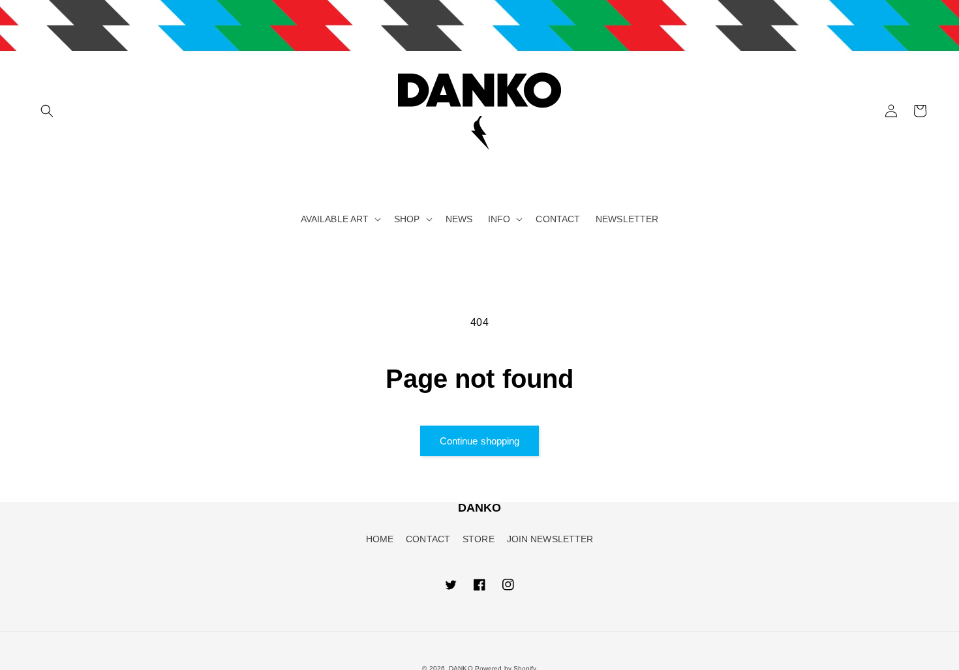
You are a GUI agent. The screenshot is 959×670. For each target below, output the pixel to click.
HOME (379, 539)
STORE (479, 539)
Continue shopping (480, 440)
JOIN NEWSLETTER (550, 539)
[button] (47, 110)
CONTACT (428, 539)
